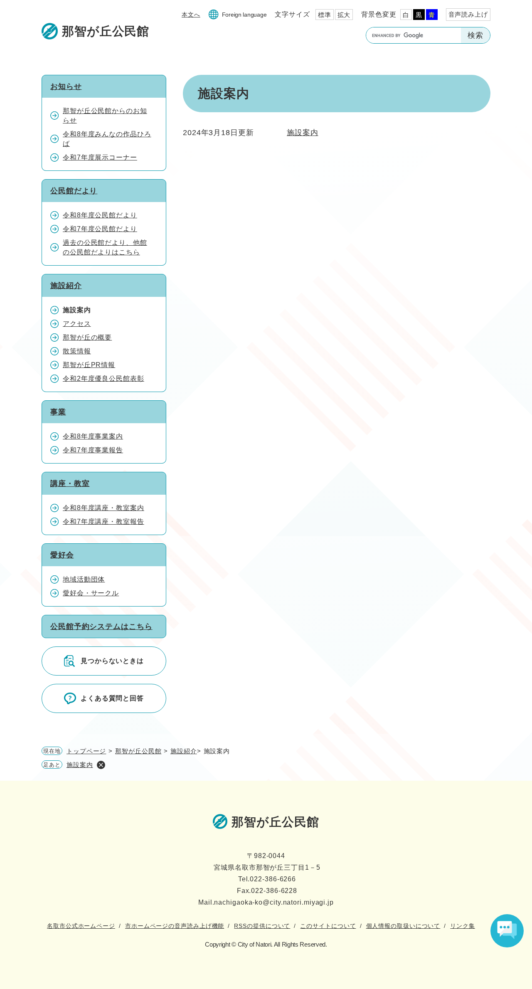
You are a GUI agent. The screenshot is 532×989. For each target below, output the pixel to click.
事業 (58, 412)
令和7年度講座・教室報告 (103, 521)
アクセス (77, 323)
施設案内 (302, 132)
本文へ (191, 14)
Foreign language (244, 14)
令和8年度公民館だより (100, 215)
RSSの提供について (262, 926)
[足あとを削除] (101, 765)
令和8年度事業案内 (93, 436)
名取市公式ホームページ (81, 926)
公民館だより (73, 191)
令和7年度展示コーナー (100, 157)
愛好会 (62, 555)
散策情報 (77, 351)
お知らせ (66, 86)
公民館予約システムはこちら (101, 626)
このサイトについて (328, 926)
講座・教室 (70, 483)
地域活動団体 (84, 579)
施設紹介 (66, 285)
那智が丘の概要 (87, 337)
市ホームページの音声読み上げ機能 (174, 926)
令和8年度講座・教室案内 (103, 507)
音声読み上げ (468, 14)
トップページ (86, 751)
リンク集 (462, 926)
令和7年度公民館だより (100, 228)
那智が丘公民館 (138, 751)
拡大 (344, 14)
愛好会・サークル (91, 593)
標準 (324, 14)
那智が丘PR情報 (89, 364)
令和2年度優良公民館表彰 (103, 378)
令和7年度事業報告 (93, 450)
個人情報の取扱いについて (403, 926)
